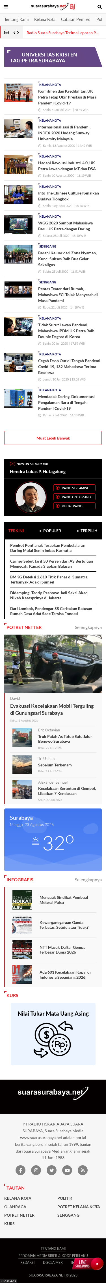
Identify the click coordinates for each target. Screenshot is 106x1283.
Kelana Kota (44, 19)
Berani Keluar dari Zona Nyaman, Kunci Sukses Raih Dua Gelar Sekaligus (67, 258)
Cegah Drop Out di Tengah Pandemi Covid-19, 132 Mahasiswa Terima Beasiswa (69, 366)
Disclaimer (53, 1262)
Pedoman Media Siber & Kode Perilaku (53, 1255)
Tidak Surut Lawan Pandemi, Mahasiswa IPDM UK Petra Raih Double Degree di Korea (66, 330)
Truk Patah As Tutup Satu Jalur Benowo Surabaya (65, 739)
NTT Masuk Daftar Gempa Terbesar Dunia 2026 (62, 950)
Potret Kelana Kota (78, 1207)
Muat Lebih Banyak (53, 438)
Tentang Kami (16, 19)
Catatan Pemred (75, 19)
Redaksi (27, 1262)
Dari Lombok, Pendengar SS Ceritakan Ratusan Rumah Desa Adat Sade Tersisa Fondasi (51, 611)
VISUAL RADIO (72, 506)
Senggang (47, 246)
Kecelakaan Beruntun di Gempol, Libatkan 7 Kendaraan (67, 791)
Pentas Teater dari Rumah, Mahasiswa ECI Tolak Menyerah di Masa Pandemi (68, 294)
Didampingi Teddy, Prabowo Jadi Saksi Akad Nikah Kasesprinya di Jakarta (49, 595)
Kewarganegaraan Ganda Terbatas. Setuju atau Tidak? (64, 925)
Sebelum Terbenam (55, 764)
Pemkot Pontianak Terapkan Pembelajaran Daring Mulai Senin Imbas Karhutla (47, 548)
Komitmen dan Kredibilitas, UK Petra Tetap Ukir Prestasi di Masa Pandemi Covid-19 (67, 97)
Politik (64, 1198)
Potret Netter (19, 1215)
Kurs (9, 1223)
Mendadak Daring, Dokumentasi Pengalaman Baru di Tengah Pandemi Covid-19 (66, 402)
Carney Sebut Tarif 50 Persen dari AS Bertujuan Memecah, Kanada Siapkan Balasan (51, 564)
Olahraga (15, 1207)
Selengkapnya (88, 627)
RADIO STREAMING (75, 488)
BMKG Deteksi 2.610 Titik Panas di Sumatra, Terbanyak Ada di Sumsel (49, 579)
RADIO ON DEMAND (76, 497)
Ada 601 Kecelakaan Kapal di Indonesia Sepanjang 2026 (65, 975)
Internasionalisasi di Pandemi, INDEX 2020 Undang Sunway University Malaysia (64, 132)
